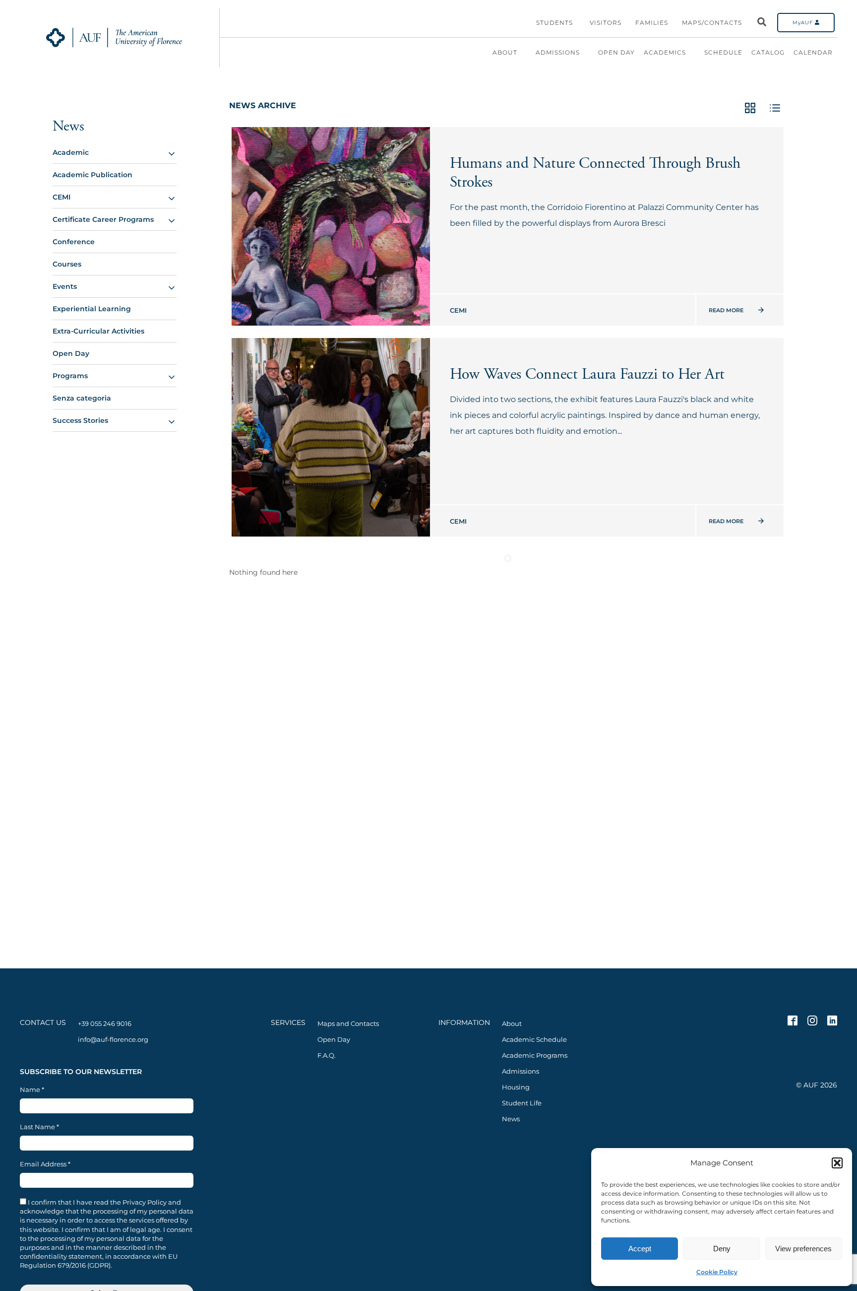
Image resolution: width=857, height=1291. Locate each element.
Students (554, 22)
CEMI (61, 197)
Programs (70, 375)
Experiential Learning (92, 308)
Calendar (813, 52)
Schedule (723, 52)
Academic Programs (534, 1055)
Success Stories (80, 420)
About (504, 52)
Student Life (522, 1103)
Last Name (39, 1127)
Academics (665, 52)
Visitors (605, 22)
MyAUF (804, 22)
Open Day (616, 52)
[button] (837, 1163)
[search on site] (761, 22)
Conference (74, 241)
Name (32, 1089)
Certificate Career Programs (103, 219)
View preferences (803, 1248)
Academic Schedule (534, 1039)
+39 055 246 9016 (104, 1023)
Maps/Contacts (712, 22)
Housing (516, 1087)
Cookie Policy (716, 1272)
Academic (71, 152)
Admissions (558, 52)
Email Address (45, 1164)
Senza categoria (82, 398)
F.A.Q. (326, 1055)
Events (65, 286)
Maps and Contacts (348, 1023)
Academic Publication (92, 174)
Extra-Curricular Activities (98, 331)
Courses (67, 264)
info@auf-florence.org (113, 1039)
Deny (722, 1248)
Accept (639, 1248)
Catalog (768, 52)
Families (651, 22)
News (68, 126)
